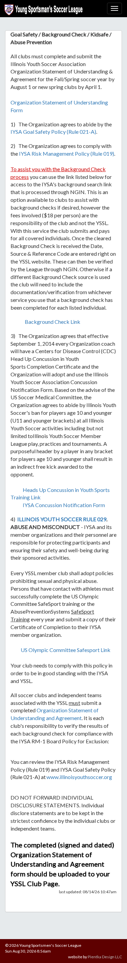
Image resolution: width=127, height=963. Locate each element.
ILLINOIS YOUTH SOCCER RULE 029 (61, 519)
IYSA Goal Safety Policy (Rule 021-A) (53, 131)
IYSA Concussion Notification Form (64, 505)
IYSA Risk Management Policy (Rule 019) (66, 153)
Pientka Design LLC (105, 956)
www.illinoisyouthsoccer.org (79, 777)
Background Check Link (52, 321)
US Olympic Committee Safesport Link (65, 650)
